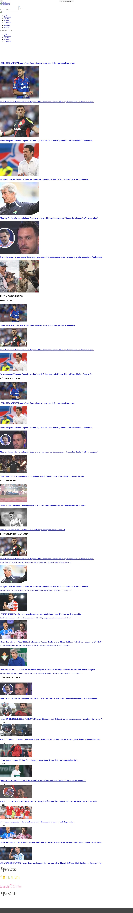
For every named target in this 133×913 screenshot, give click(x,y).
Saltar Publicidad (66, 1)
